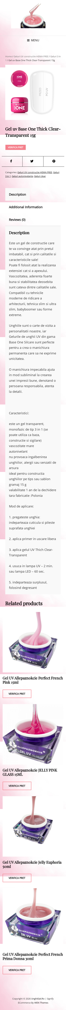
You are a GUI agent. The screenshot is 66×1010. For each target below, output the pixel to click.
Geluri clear (40, 176)
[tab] (20, 194)
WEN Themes (41, 1002)
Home (8, 56)
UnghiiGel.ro (38, 998)
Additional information (26, 207)
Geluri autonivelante (22, 176)
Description (17, 194)
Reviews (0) (17, 219)
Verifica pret (15, 147)
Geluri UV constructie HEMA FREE (31, 56)
